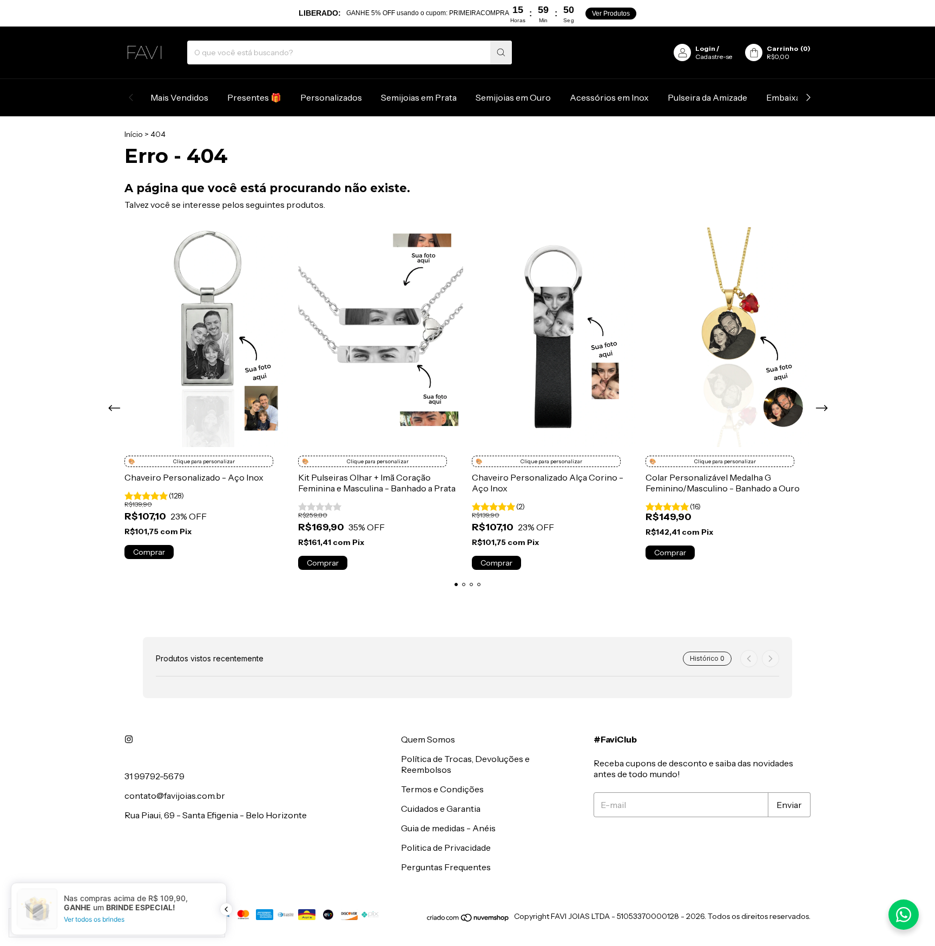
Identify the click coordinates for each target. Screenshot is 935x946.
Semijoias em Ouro (513, 97)
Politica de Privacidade (446, 847)
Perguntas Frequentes (446, 867)
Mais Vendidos (179, 97)
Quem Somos (428, 739)
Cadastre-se (713, 56)
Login (705, 48)
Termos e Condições (442, 789)
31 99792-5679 (154, 776)
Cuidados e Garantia (440, 808)
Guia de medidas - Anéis (448, 828)
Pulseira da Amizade (707, 97)
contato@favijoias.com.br (174, 795)
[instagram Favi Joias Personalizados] (128, 739)
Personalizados (331, 97)
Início (133, 134)
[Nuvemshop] (468, 919)
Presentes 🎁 (254, 97)
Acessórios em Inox (609, 97)
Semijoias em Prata (419, 97)
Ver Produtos (611, 13)
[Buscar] (501, 52)
